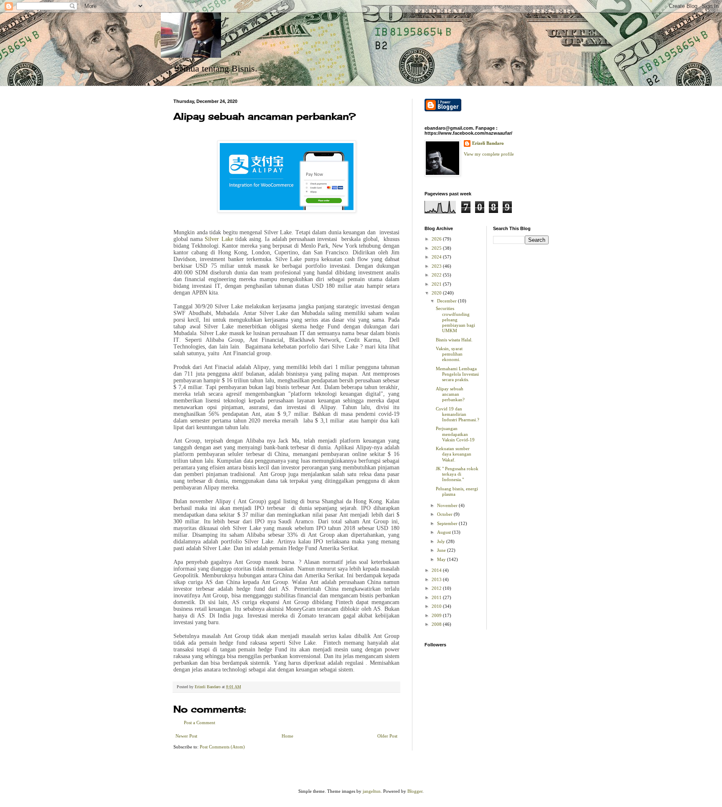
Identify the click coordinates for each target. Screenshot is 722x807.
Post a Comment (199, 722)
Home (287, 735)
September (448, 523)
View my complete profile (489, 153)
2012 (437, 588)
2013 (437, 579)
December (447, 300)
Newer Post (186, 735)
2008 (437, 624)
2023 (437, 266)
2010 (437, 606)
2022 (437, 274)
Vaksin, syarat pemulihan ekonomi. (449, 354)
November (448, 505)
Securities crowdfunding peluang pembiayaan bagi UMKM (455, 319)
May (442, 559)
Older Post (387, 735)
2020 (437, 292)
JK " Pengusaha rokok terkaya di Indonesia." (457, 474)
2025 (437, 248)
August (444, 532)
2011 (437, 597)
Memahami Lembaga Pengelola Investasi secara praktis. (457, 374)
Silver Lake (219, 239)
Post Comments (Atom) (222, 746)
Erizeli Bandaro (488, 143)
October (445, 514)
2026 (437, 238)
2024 (437, 256)
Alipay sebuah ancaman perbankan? (450, 394)
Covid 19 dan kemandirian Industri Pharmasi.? (457, 414)
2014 (437, 570)
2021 (437, 284)
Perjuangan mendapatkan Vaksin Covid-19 (455, 434)
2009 (437, 615)
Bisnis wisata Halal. (454, 339)
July (441, 541)
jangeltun (372, 791)
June (442, 550)
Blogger (414, 791)
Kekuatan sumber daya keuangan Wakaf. (453, 454)
